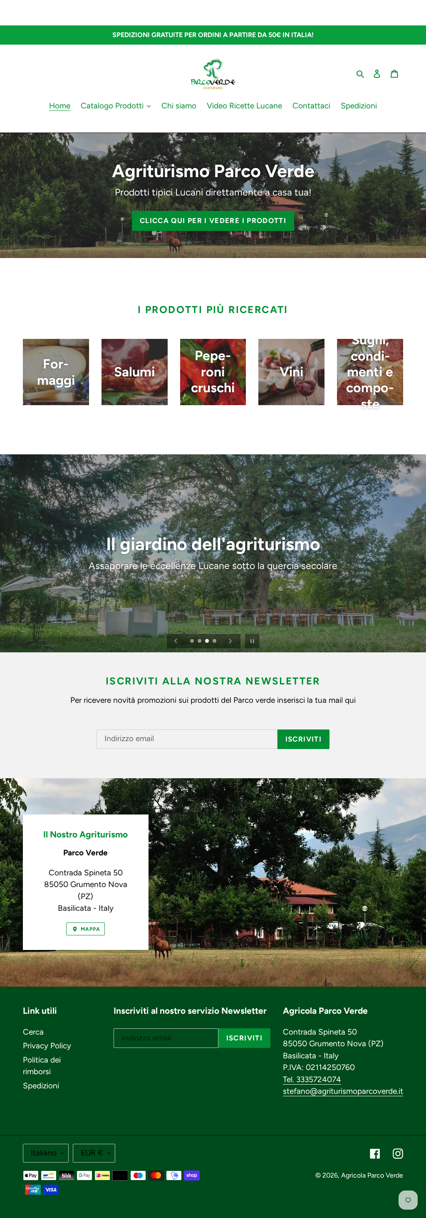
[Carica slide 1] (192, 641)
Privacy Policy (47, 1045)
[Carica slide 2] (200, 641)
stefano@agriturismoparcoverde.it (343, 1091)
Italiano (44, 1153)
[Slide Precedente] (176, 641)
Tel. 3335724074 (312, 1079)
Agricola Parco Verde (372, 1175)
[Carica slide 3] (207, 641)
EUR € (92, 1153)
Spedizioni (41, 1085)
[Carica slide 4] (215, 641)
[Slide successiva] (230, 641)
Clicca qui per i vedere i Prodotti (213, 220)
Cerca (33, 1032)
